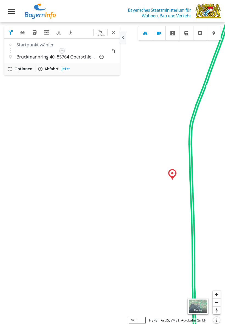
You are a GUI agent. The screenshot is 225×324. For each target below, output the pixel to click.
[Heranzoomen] (217, 294)
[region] (112, 173)
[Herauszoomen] (217, 302)
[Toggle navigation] (11, 11)
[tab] (145, 33)
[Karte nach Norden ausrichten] (217, 310)
